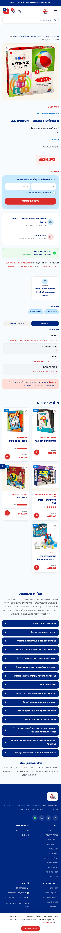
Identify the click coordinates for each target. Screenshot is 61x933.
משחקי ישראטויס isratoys (45, 361)
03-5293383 (21, 888)
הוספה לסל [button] (36, 452)
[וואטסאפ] (35, 818)
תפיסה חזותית (38, 372)
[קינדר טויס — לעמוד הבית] (45, 11)
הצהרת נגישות (52, 867)
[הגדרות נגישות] (3, 466)
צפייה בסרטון (53, 107)
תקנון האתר (53, 849)
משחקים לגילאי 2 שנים (20, 340)
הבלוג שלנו (54, 888)
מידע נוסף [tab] (45, 323)
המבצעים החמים (51, 893)
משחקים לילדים (43, 37)
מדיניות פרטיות (52, 863)
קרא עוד (55, 140)
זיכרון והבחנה (51, 372)
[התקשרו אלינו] (20, 11)
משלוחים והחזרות (51, 858)
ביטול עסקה (53, 853)
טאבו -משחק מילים (18, 441)
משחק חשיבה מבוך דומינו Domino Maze (46, 557)
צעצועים (12, 266)
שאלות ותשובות (52, 835)
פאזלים (20, 266)
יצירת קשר (54, 877)
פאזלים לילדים (45, 266)
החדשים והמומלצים (50, 897)
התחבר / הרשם (22, 830)
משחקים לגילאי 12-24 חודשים (44, 340)
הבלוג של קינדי (52, 872)
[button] (7, 48)
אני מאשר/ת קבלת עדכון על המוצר (39, 193)
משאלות (25, 835)
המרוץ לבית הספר (51, 907)
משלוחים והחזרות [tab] (17, 323)
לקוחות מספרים (52, 840)
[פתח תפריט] (55, 11)
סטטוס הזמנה (52, 902)
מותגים (33, 37)
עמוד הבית (55, 37)
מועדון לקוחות (52, 844)
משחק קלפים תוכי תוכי (45, 441)
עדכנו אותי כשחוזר (30, 201)
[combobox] (30, 20)
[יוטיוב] (42, 818)
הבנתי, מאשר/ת (31, 928)
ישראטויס (28, 266)
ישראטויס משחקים (22, 37)
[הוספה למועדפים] (55, 411)
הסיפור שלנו (53, 830)
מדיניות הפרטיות (45, 923)
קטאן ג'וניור (22, 497)
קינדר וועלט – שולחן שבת (47, 501)
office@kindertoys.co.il (16, 893)
